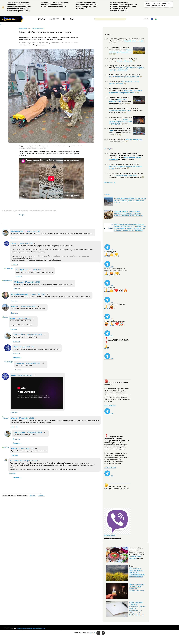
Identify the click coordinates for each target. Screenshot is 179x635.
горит (111, 131)
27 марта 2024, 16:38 (28, 306)
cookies (92, 633)
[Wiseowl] (5, 418)
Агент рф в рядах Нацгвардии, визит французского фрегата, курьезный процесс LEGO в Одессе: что (126, 155)
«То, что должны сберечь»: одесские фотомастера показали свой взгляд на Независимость (137, 572)
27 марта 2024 (23, 28)
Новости (54, 19)
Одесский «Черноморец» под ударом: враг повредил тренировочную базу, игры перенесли (86, 5)
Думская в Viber (110, 535)
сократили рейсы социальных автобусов (124, 77)
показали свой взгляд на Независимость (121, 51)
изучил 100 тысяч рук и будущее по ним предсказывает (125, 92)
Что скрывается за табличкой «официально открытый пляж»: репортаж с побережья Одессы (130, 200)
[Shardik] (5, 447)
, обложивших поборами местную (125, 176)
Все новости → (109, 182)
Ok (98, 633)
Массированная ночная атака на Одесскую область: (121, 118)
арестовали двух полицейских (126, 175)
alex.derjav (20, 363)
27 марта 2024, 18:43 (24, 375)
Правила (33, 495)
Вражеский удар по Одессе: (120, 128)
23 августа (108, 149)
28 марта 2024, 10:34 (30, 461)
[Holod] (6, 245)
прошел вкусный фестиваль (134, 41)
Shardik (14, 448)
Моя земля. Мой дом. (117, 139)
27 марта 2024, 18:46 (27, 347)
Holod (13, 243)
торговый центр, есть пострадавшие (120, 133)
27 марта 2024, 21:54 (34, 432)
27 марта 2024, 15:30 (37, 294)
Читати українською (37, 28)
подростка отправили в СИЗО (120, 111)
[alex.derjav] (8, 362)
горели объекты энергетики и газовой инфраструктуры (120, 121)
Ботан (12, 318)
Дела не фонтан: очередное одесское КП (124, 164)
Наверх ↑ (22, 215)
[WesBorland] (7, 281)
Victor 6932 (15, 306)
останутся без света (124, 61)
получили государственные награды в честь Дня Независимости (126, 69)
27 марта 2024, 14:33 (32, 231)
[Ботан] (5, 317)
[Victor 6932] (5, 310)
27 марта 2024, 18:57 (25, 243)
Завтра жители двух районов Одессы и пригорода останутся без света (136, 587)
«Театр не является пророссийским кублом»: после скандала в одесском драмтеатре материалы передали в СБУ (128, 213)
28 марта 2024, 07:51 (26, 448)
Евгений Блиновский (19, 294)
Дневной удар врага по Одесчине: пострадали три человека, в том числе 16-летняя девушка (54, 4)
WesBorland (18, 282)
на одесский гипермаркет (120, 103)
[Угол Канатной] (5, 235)
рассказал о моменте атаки (117, 100)
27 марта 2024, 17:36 (34, 335)
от (120, 168)
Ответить (14, 238)
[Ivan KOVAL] (9, 268)
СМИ (72, 19)
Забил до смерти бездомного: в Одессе (123, 108)
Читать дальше (110, 405)
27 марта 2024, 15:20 (32, 282)
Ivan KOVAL (20, 270)
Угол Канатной (17, 231)
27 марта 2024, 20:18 (26, 418)
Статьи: (107, 194)
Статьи (41, 19)
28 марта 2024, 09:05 (33, 363)
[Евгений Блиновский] (5, 298)
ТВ (64, 19)
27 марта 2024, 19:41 (33, 270)
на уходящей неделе (126, 159)
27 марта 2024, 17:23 (24, 318)
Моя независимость (134, 139)
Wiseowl (14, 418)
